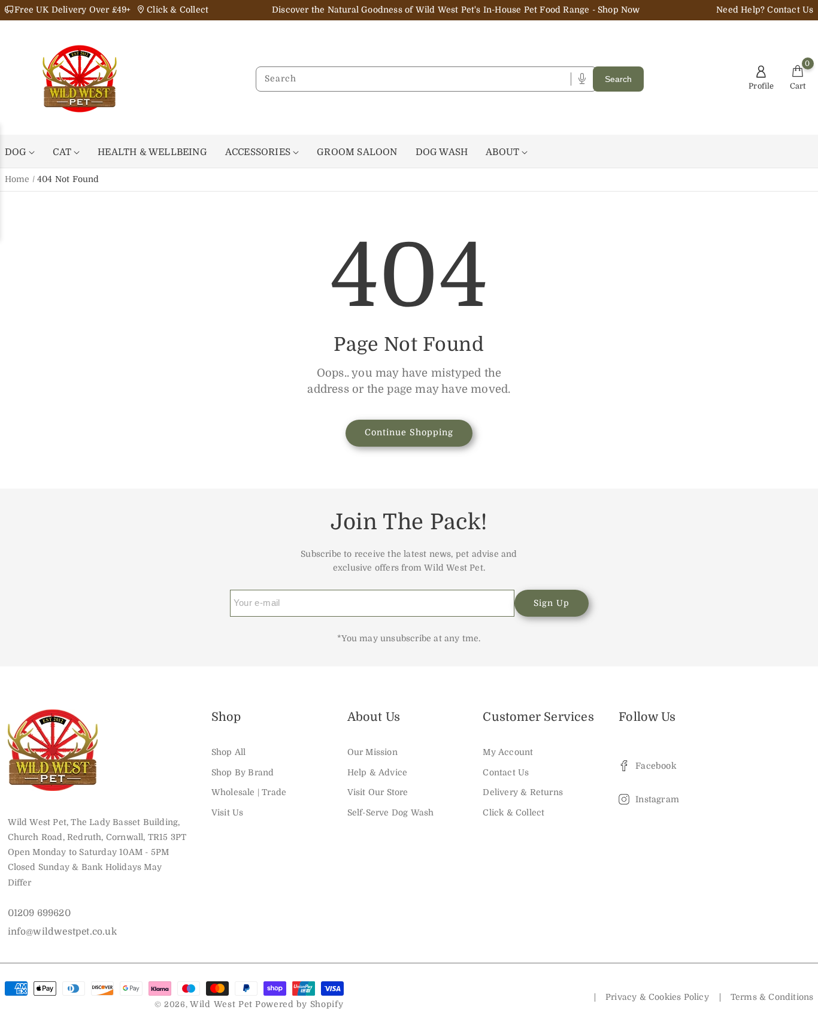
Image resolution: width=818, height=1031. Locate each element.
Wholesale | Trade (248, 792)
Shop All (228, 752)
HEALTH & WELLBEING (152, 152)
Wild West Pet (221, 1004)
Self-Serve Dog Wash (390, 812)
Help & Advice (377, 772)
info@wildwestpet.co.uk (62, 931)
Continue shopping (409, 432)
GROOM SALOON (357, 152)
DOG (17, 152)
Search (618, 79)
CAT (63, 152)
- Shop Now (616, 9)
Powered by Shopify (299, 1004)
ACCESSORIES (259, 152)
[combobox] (416, 79)
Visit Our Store (377, 792)
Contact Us (506, 772)
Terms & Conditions (772, 997)
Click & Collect (513, 812)
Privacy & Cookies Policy (657, 997)
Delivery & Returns (523, 792)
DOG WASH (442, 152)
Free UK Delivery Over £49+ (72, 9)
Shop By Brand (242, 772)
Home (17, 179)
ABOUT (504, 152)
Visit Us (227, 812)
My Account (508, 752)
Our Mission (372, 752)
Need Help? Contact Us (764, 9)
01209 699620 (39, 913)
